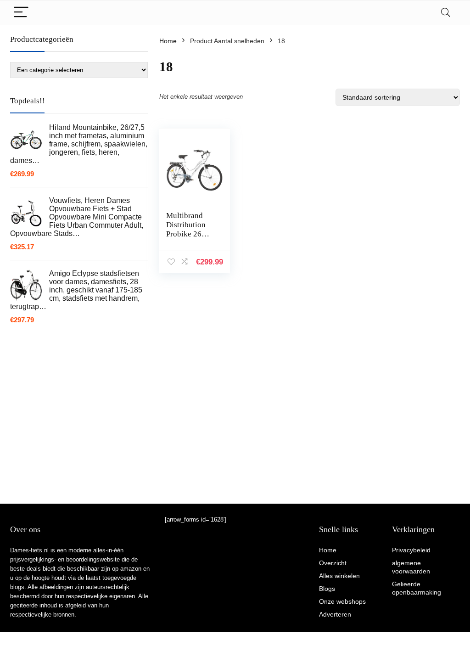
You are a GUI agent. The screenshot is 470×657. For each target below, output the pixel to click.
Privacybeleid (411, 550)
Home (168, 41)
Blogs (327, 588)
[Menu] (21, 12)
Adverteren (335, 614)
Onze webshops (342, 601)
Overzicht (333, 563)
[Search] (446, 12)
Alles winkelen (339, 575)
